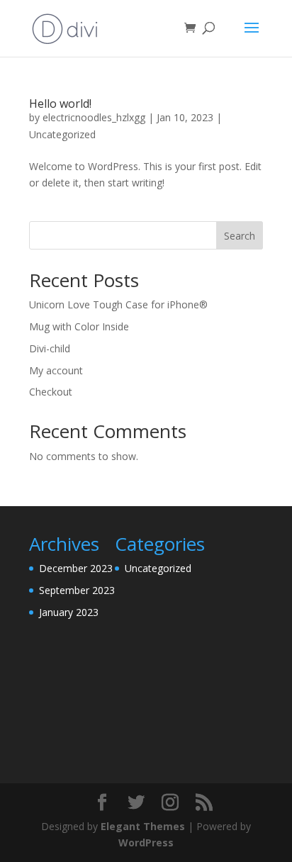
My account (56, 370)
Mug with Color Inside (79, 326)
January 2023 (69, 612)
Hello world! (60, 103)
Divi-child (49, 348)
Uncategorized (62, 134)
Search (239, 235)
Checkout (50, 391)
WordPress (146, 842)
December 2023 (76, 568)
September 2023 (77, 590)
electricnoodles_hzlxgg (94, 117)
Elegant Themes (143, 826)
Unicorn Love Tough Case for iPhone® (118, 304)
